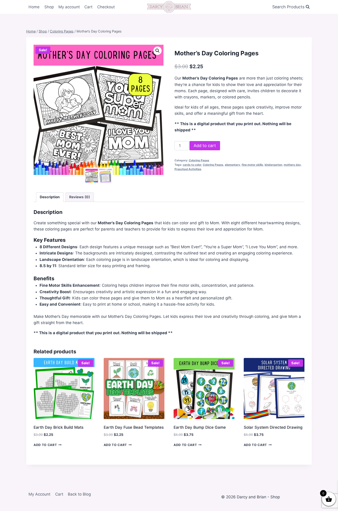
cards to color (192, 164)
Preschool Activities (188, 169)
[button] (157, 51)
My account (69, 7)
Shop (49, 7)
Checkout (106, 7)
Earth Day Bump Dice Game (200, 427)
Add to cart (205, 145)
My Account (39, 494)
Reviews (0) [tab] (79, 197)
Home (34, 7)
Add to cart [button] (45, 445)
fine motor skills (252, 164)
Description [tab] (50, 197)
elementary (232, 164)
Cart (88, 7)
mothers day (292, 164)
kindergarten (273, 164)
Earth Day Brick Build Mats (58, 427)
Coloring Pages (199, 160)
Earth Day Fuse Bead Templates (134, 427)
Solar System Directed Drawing (273, 427)
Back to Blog (79, 494)
